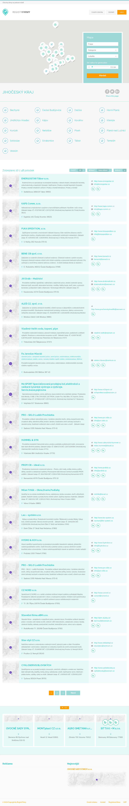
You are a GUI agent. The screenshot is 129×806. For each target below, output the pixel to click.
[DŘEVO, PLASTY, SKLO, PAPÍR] (98, 214)
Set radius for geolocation (97, 63)
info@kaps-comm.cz (102, 209)
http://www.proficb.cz (102, 468)
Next (73, 693)
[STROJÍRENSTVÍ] (103, 365)
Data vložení (103, 170)
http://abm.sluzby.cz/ (102, 618)
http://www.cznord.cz (102, 593)
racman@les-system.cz (103, 521)
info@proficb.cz (100, 471)
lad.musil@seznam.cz (102, 621)
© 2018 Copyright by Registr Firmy (14, 802)
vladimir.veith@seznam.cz (104, 333)
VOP (124, 802)
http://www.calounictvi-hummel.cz (107, 443)
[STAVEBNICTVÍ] (98, 289)
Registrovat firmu (114, 802)
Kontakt (111, 12)
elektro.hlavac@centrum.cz (105, 360)
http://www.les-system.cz (104, 518)
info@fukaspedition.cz (103, 234)
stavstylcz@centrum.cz (103, 646)
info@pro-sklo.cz (100, 421)
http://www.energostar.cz (104, 181)
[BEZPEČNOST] (93, 425)
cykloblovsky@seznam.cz (104, 671)
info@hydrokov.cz (101, 546)
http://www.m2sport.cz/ (103, 389)
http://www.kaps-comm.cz (104, 206)
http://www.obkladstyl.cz (103, 643)
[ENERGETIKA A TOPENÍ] (93, 189)
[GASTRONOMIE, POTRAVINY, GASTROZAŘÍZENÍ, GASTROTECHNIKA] (93, 314)
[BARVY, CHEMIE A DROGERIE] (93, 289)
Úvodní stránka (97, 12)
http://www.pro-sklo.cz (102, 418)
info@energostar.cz (102, 184)
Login (122, 12)
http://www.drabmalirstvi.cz (104, 281)
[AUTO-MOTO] (93, 239)
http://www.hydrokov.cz (103, 543)
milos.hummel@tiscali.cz (104, 446)
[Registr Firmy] (18, 12)
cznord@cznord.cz (101, 596)
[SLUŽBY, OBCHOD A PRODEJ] (98, 189)
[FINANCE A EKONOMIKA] (93, 264)
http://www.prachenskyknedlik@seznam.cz (108, 309)
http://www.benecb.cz (102, 256)
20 (80, 170)
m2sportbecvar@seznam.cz (105, 392)
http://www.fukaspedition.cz (105, 231)
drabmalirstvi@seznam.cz (104, 284)
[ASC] (124, 170)
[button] (53, 69)
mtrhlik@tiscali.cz (101, 494)
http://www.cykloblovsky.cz (104, 668)
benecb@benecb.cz (102, 259)
